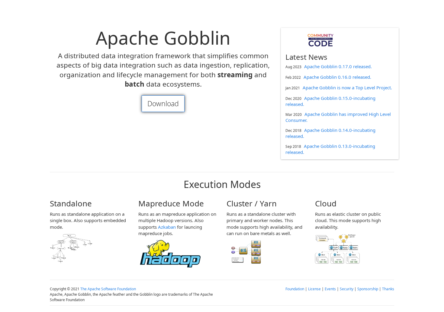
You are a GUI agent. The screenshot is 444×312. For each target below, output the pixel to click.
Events (330, 288)
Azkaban (167, 227)
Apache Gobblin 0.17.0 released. (338, 66)
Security (346, 288)
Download (163, 103)
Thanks (388, 288)
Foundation (294, 288)
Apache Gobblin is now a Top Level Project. (347, 87)
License (314, 288)
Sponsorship (367, 288)
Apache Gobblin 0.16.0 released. (337, 77)
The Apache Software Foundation (108, 288)
